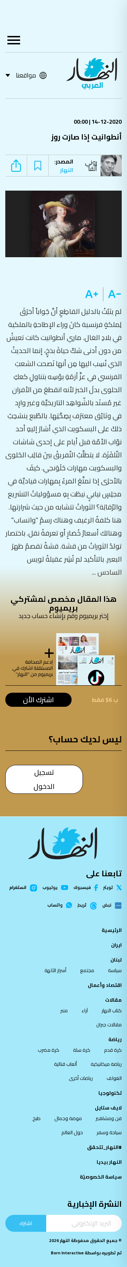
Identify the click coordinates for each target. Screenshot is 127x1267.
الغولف (114, 1078)
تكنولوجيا (110, 1093)
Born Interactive (67, 1253)
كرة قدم (113, 1050)
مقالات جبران (109, 1024)
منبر (64, 1010)
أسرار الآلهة (55, 970)
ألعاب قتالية (65, 1064)
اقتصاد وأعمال (105, 985)
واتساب (54, 905)
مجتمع (87, 970)
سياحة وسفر (109, 1132)
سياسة (115, 970)
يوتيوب (50, 887)
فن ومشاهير (109, 1118)
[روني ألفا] (113, 165)
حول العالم (72, 1132)
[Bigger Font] (92, 294)
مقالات (113, 1000)
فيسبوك (82, 887)
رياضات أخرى (81, 1078)
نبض (106, 905)
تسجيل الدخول (44, 779)
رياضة (115, 1039)
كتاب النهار (112, 1010)
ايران (116, 945)
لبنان (116, 959)
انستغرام (17, 887)
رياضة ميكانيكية (106, 1064)
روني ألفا (91, 165)
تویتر (108, 887)
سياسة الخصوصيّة (101, 1176)
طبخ (36, 1118)
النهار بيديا (109, 1162)
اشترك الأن (38, 699)
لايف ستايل (108, 1107)
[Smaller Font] (112, 294)
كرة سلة (81, 1050)
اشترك (25, 1223)
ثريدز (82, 905)
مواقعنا (26, 75)
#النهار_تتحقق (104, 1147)
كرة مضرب (48, 1050)
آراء (84, 1010)
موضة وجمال (68, 1118)
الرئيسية (112, 930)
